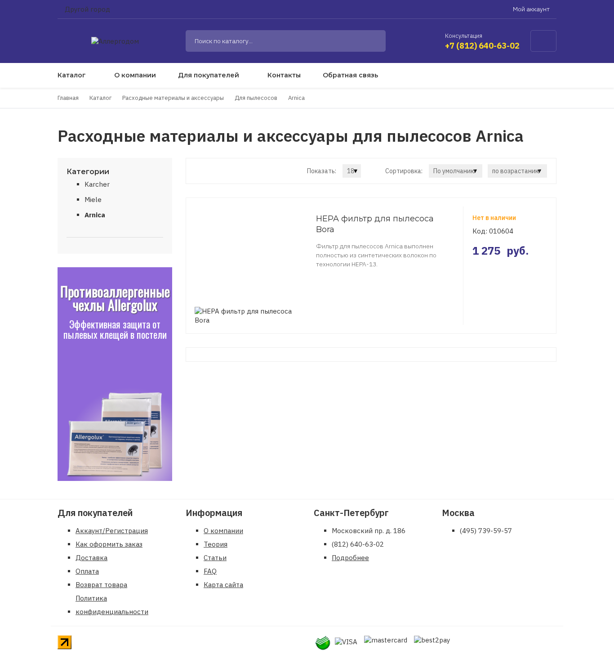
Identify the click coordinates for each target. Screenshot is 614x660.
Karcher (97, 184)
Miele (93, 199)
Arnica (95, 215)
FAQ (210, 571)
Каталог (72, 75)
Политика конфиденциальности (112, 605)
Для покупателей (208, 75)
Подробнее (350, 557)
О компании (135, 75)
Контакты (284, 75)
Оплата (87, 571)
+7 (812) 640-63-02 (482, 45)
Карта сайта (223, 584)
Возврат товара (101, 584)
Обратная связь (350, 75)
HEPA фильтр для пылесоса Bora (375, 224)
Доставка (91, 557)
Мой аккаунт (532, 9)
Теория (215, 544)
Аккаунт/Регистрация (112, 530)
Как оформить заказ (109, 544)
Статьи (215, 557)
